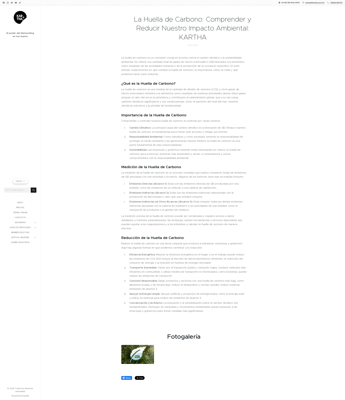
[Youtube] (16, 2)
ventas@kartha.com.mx (314, 2)
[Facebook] (3, 2)
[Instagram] (7, 2)
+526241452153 (336, 2)
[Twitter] (11, 2)
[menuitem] (20, 202)
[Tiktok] (20, 2)
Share (128, 378)
